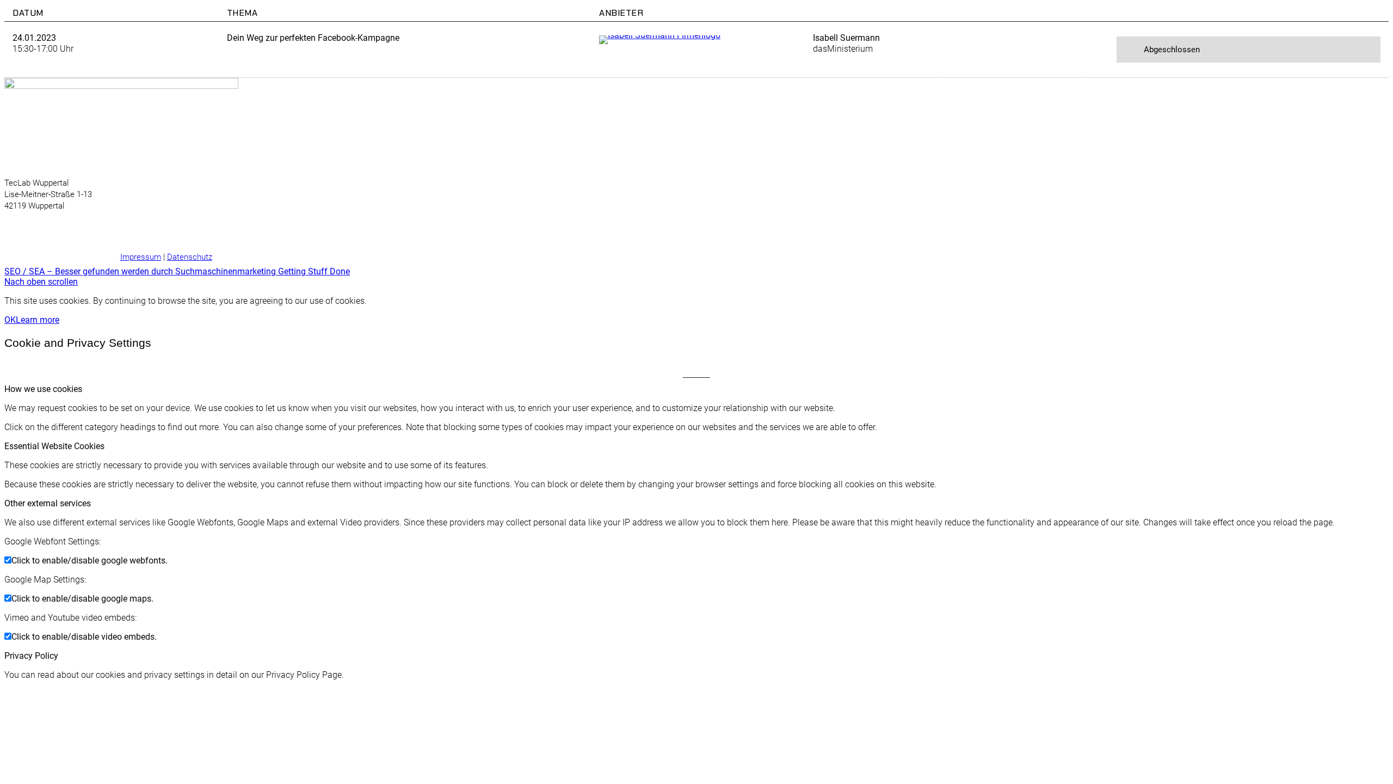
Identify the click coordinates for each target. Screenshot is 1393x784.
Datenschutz (189, 257)
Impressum (140, 257)
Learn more (37, 320)
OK (10, 320)
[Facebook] (75, 230)
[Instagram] (94, 230)
